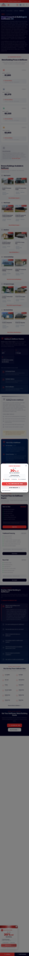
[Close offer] (26, 465)
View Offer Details (6, 490)
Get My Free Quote (13, 487)
